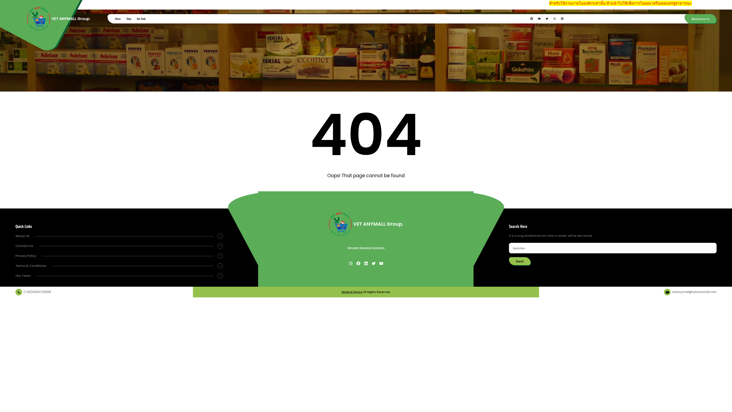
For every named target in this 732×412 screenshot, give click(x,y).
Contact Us (24, 246)
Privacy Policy (25, 256)
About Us (22, 236)
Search (520, 261)
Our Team (23, 276)
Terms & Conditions (30, 266)
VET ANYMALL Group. (71, 18)
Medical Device (352, 292)
